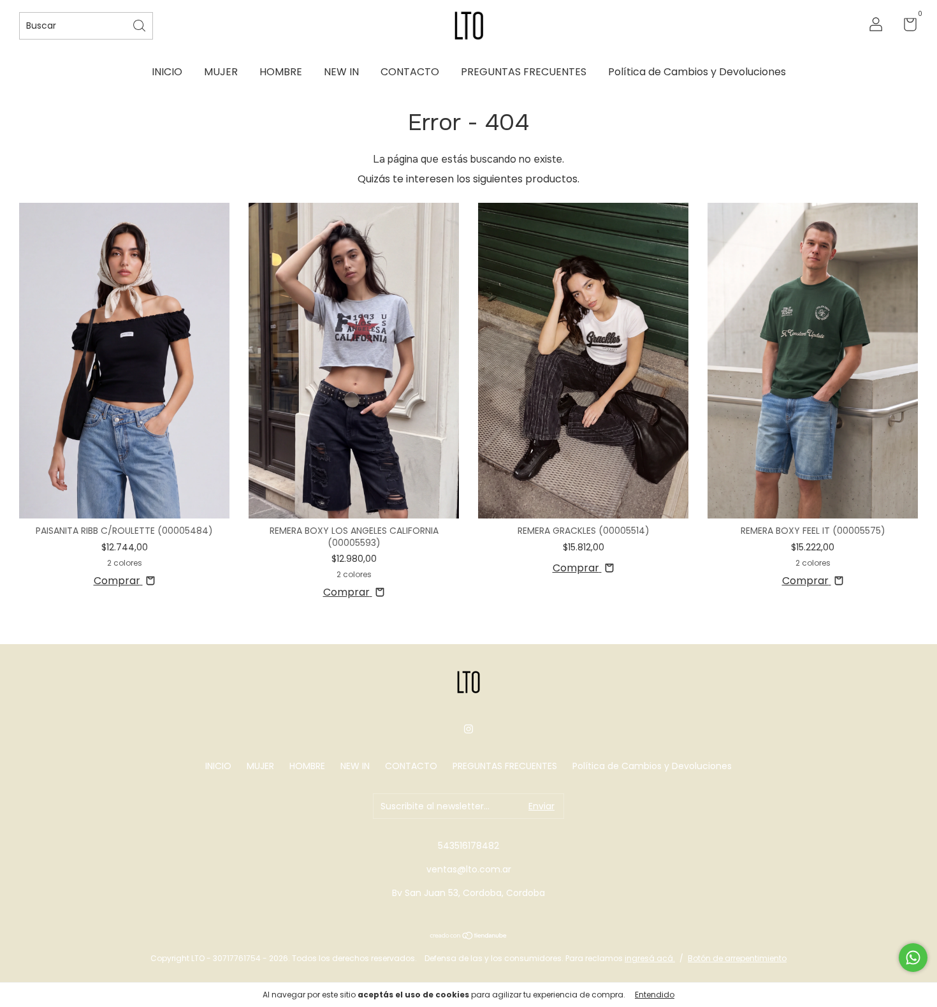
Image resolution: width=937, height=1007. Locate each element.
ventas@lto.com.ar (468, 869)
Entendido (654, 994)
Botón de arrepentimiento (737, 958)
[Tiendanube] (469, 936)
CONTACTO (410, 71)
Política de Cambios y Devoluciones (697, 71)
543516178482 (468, 845)
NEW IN (341, 71)
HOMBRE (280, 71)
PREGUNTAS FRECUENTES (523, 71)
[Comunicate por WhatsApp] (913, 957)
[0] (905, 27)
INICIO (167, 71)
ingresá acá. (650, 958)
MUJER (221, 71)
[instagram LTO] (468, 729)
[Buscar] (140, 24)
